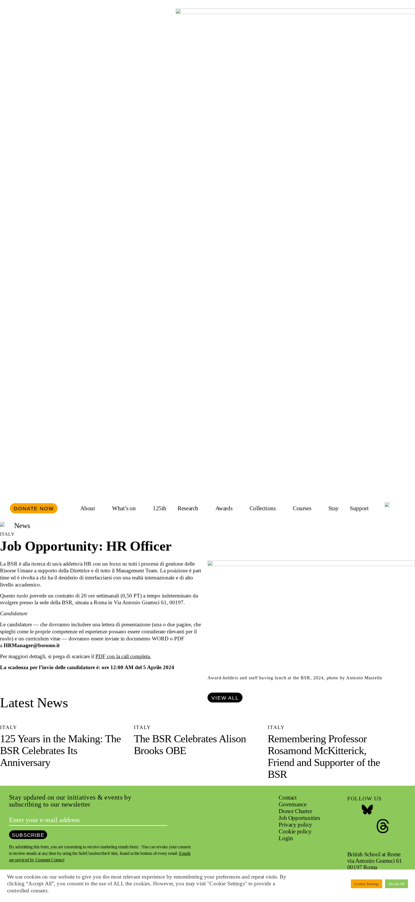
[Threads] (383, 826)
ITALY (7, 534)
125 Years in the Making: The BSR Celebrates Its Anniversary (60, 750)
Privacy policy (295, 825)
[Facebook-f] (352, 810)
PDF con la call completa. (123, 656)
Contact (287, 797)
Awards (224, 508)
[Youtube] (352, 826)
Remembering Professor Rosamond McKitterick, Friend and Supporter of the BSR (324, 756)
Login (286, 838)
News (22, 525)
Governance (292, 804)
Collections (263, 508)
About (87, 508)
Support (359, 508)
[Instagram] (383, 810)
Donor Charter (295, 811)
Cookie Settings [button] (366, 884)
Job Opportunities (299, 818)
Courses (302, 508)
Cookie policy (295, 831)
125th (159, 508)
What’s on (124, 508)
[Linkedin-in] (352, 842)
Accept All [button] (396, 884)
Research (188, 508)
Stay (333, 508)
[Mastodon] (367, 826)
